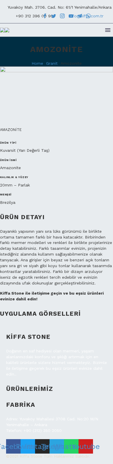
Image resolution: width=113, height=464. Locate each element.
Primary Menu (108, 30)
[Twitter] (53, 16)
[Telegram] (79, 16)
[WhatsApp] (88, 16)
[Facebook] (45, 16)
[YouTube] (71, 16)
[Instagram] (62, 16)
